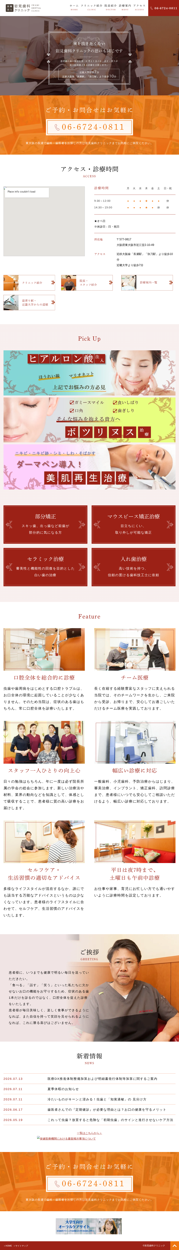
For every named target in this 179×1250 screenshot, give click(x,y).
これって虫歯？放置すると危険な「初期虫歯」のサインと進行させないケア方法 (110, 1120)
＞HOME (7, 1246)
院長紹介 (111, 7)
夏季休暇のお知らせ (63, 1089)
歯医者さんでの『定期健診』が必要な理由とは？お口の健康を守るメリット (107, 1109)
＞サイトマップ (20, 1246)
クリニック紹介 (92, 7)
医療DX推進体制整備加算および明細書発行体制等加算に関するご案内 (102, 1078)
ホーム (74, 7)
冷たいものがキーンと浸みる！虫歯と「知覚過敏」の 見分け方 (97, 1099)
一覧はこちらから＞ (89, 1133)
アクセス (139, 7)
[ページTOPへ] (174, 1245)
